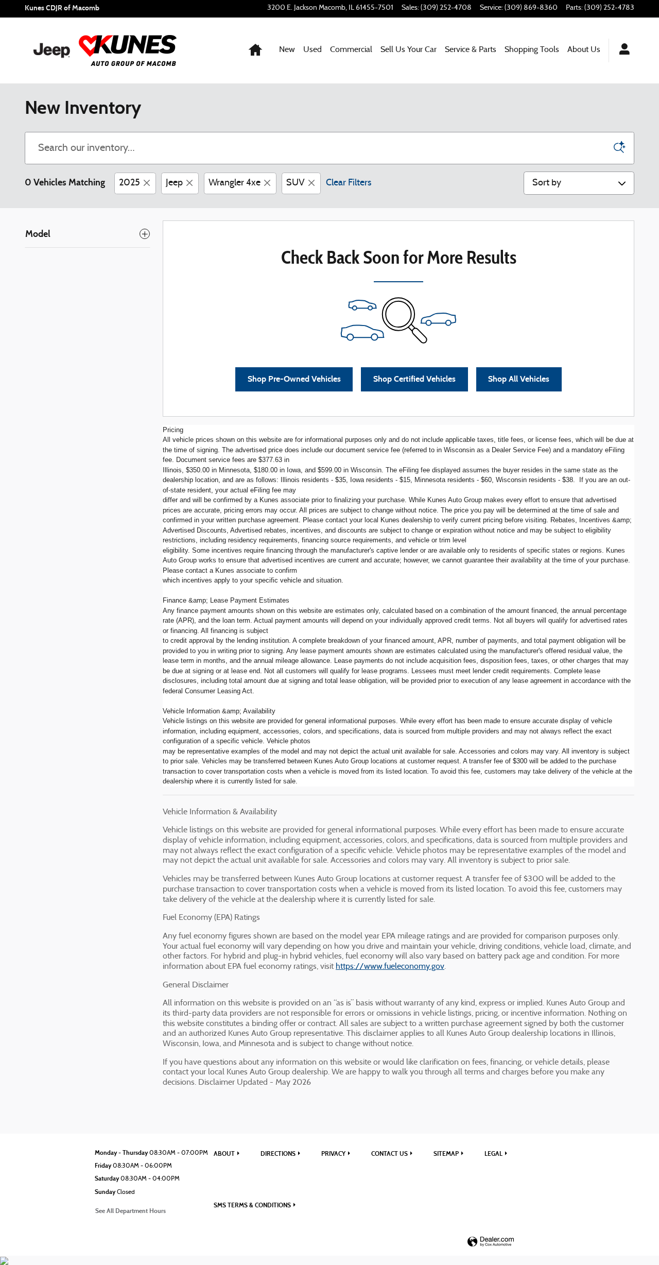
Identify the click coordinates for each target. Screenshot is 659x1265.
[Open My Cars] (621, 50)
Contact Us (389, 1153)
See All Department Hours (130, 1211)
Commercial (351, 50)
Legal (493, 1153)
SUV (295, 183)
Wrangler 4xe (235, 183)
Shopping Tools (532, 50)
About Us (583, 50)
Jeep (174, 183)
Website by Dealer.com (490, 1242)
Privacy (333, 1153)
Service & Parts (470, 50)
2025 (129, 183)
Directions (278, 1153)
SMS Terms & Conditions (252, 1205)
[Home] (52, 50)
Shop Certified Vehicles (414, 379)
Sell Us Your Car (408, 50)
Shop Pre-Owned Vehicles (294, 379)
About (224, 1153)
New (287, 50)
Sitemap (446, 1153)
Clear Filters (348, 183)
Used (312, 50)
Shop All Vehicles (518, 379)
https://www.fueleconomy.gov (390, 967)
